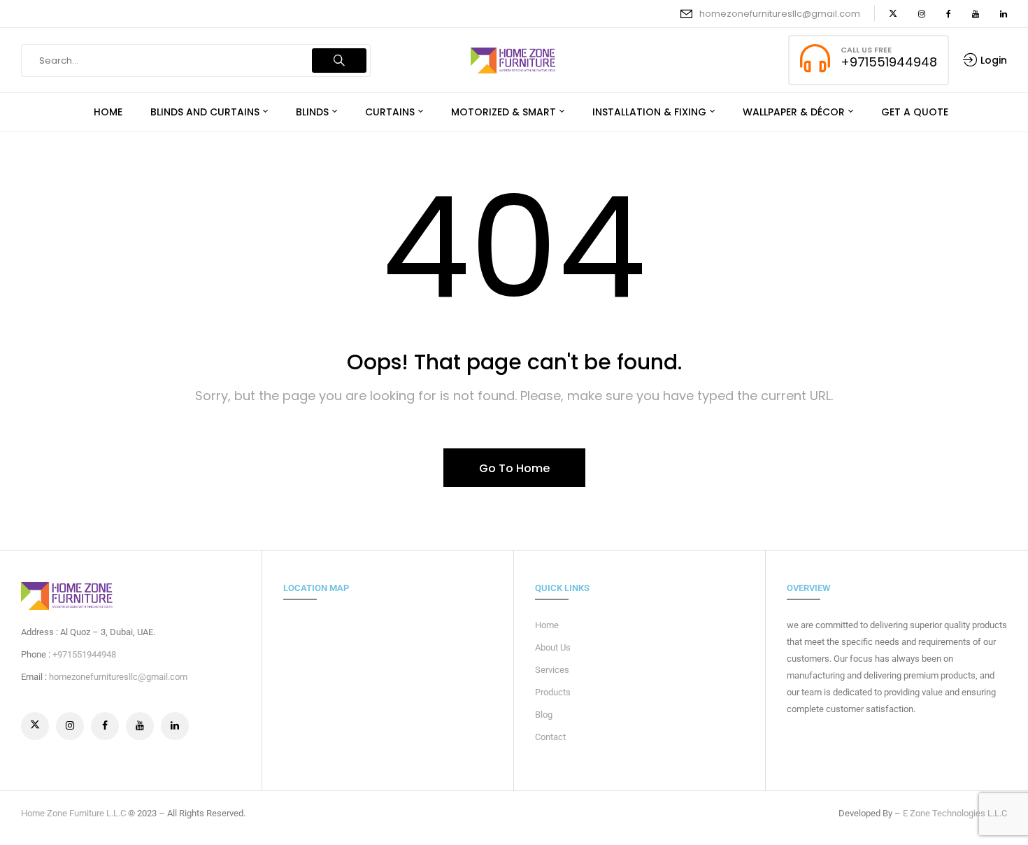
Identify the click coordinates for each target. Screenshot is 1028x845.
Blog (543, 714)
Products (553, 692)
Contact (550, 737)
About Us (553, 647)
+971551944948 (889, 62)
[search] (339, 60)
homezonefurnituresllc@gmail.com (779, 13)
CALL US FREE (866, 49)
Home (547, 625)
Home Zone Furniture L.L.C (73, 813)
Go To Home (514, 468)
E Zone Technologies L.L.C (955, 813)
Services (552, 670)
